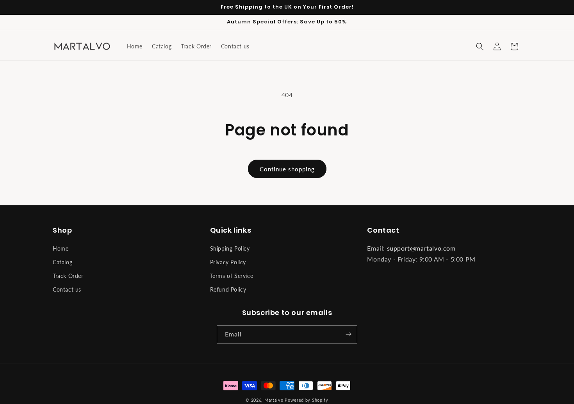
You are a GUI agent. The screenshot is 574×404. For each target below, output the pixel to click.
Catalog (62, 262)
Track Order (68, 275)
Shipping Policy (230, 248)
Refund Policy (228, 289)
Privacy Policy (228, 262)
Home (60, 248)
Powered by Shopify (306, 399)
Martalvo (273, 399)
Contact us (67, 289)
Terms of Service (231, 275)
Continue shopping (287, 169)
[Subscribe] (348, 334)
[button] (479, 46)
